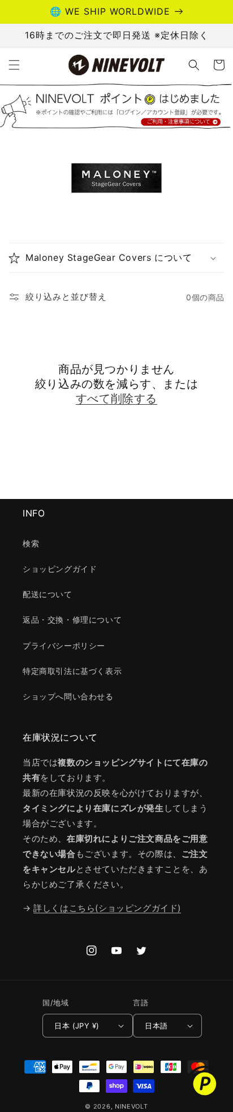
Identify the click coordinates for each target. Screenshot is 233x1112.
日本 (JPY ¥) (76, 1025)
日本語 (156, 1025)
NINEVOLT (131, 1106)
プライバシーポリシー (64, 645)
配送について (47, 594)
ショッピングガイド (60, 568)
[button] (14, 64)
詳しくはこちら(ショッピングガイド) (107, 908)
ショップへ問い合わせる (68, 696)
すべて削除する (116, 398)
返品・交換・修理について (72, 619)
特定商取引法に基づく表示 (72, 671)
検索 (31, 543)
